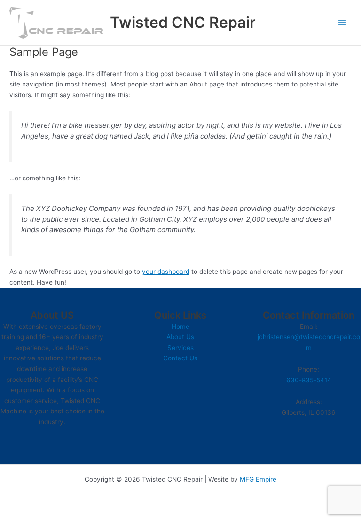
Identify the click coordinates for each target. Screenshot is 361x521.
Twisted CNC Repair (183, 22)
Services (180, 347)
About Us (180, 337)
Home (180, 326)
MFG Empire (258, 479)
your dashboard (165, 271)
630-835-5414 (308, 380)
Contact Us (180, 358)
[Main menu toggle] (342, 22)
